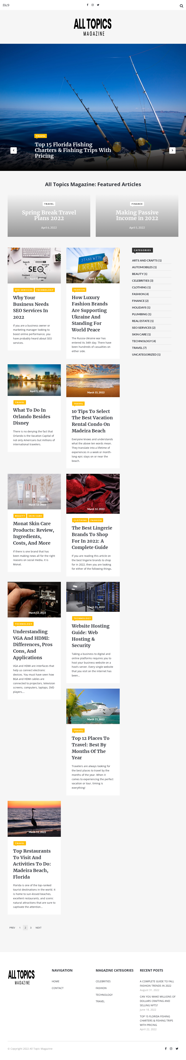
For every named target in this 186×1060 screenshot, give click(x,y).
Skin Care (35, 516)
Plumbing (139, 314)
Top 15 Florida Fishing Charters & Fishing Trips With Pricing (156, 1021)
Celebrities (140, 280)
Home (55, 981)
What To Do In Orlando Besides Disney (31, 416)
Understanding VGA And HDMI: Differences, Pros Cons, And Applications (32, 644)
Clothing (80, 520)
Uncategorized (144, 354)
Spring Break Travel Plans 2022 (49, 215)
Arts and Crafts (145, 260)
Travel (41, 136)
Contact (58, 988)
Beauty (20, 516)
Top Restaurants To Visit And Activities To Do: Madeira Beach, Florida (32, 864)
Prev (12, 927)
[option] (93, 107)
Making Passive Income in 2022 (137, 215)
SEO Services (24, 290)
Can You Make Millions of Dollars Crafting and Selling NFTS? (157, 1001)
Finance (137, 204)
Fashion (79, 290)
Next (38, 927)
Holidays (139, 307)
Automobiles (142, 267)
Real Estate (141, 321)
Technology (45, 290)
